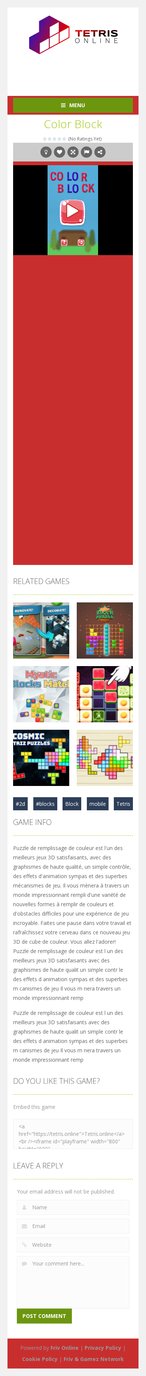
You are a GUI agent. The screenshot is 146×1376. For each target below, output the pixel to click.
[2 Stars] (50, 139)
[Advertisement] (79, 70)
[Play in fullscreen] (73, 152)
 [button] (86, 152)
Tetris (123, 803)
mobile (97, 803)
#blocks (45, 803)
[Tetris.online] (73, 33)
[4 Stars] (59, 139)
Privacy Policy (103, 1347)
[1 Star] (45, 139)
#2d (20, 803)
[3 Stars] (54, 139)
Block (72, 803)
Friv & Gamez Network (94, 1359)
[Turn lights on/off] (46, 152)
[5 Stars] (64, 139)
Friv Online (65, 1347)
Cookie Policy (40, 1359)
